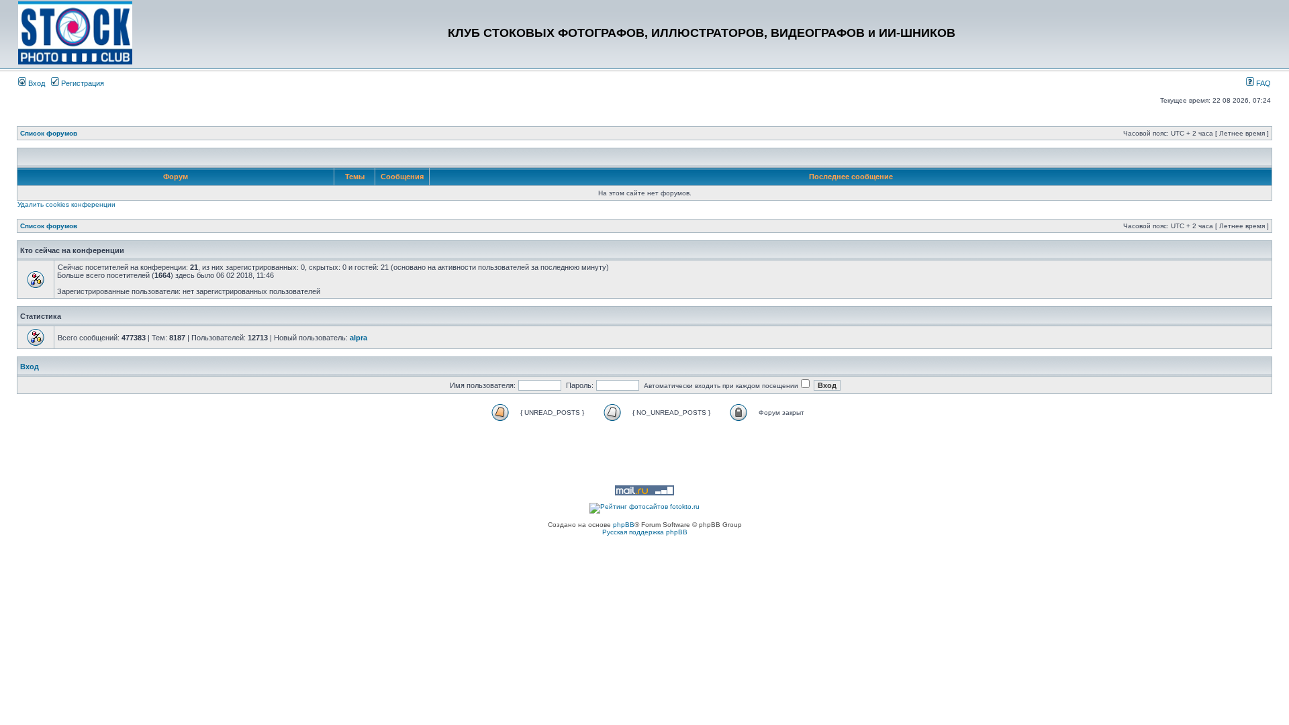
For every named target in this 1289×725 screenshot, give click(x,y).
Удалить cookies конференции (66, 204)
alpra (358, 338)
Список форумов (48, 133)
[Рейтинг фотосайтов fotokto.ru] (644, 506)
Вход (35, 83)
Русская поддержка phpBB (644, 532)
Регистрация (81, 83)
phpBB (623, 524)
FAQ (1262, 83)
